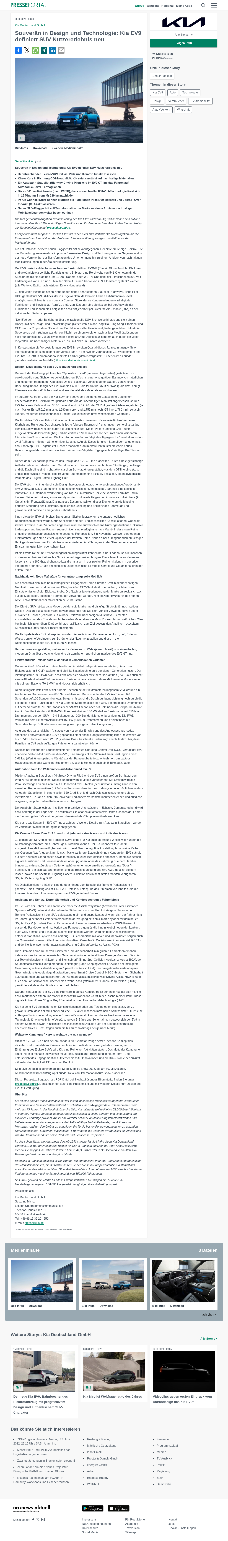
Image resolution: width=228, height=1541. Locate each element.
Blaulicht (153, 5)
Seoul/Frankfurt (24, 161)
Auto (173, 92)
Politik (161, 1464)
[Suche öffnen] (203, 5)
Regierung (163, 1471)
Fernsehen (163, 1439)
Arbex (91, 1471)
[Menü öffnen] (214, 5)
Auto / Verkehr (161, 109)
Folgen (180, 43)
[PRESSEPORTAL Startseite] (28, 5)
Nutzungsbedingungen (96, 1523)
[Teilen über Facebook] (18, 50)
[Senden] (61, 50)
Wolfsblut (93, 1484)
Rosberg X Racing (98, 1439)
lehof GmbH (94, 1452)
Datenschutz (90, 1528)
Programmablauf (167, 1445)
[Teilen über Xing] (44, 50)
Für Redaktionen (135, 1519)
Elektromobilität (200, 101)
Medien (161, 1452)
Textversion (132, 1528)
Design (157, 101)
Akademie (131, 1523)
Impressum (89, 1519)
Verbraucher (176, 101)
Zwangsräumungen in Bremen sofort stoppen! (46, 1460)
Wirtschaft (183, 109)
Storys (139, 5)
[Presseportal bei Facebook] (32, 1519)
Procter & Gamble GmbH (102, 1458)
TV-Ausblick (164, 1458)
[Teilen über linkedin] (52, 50)
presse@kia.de (34, 1222)
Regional (167, 5)
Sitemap (130, 1532)
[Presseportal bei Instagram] (42, 1519)
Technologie (190, 92)
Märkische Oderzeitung (101, 1445)
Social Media (90, 1532)
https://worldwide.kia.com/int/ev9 (75, 360)
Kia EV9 (157, 92)
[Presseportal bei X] (36, 1519)
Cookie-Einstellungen (182, 1528)
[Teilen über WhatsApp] (35, 50)
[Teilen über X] (27, 50)
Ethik (160, 1477)
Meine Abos (184, 5)
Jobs (172, 1523)
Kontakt (173, 1519)
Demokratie (164, 1484)
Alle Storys (182, 34)
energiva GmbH (97, 1464)
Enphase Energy (97, 1477)
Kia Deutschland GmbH (30, 25)
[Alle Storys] (184, 27)
